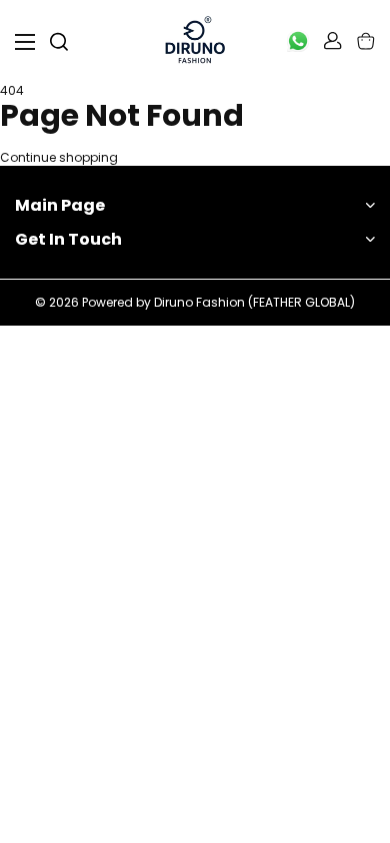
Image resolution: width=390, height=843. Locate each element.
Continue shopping (59, 158)
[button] (366, 41)
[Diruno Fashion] (195, 41)
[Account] (333, 41)
